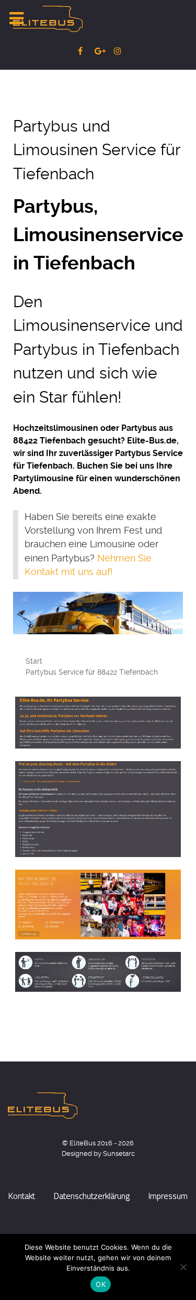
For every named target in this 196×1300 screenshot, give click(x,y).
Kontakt (21, 1195)
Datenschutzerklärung (92, 1195)
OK (101, 1284)
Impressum (168, 1195)
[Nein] (183, 1267)
